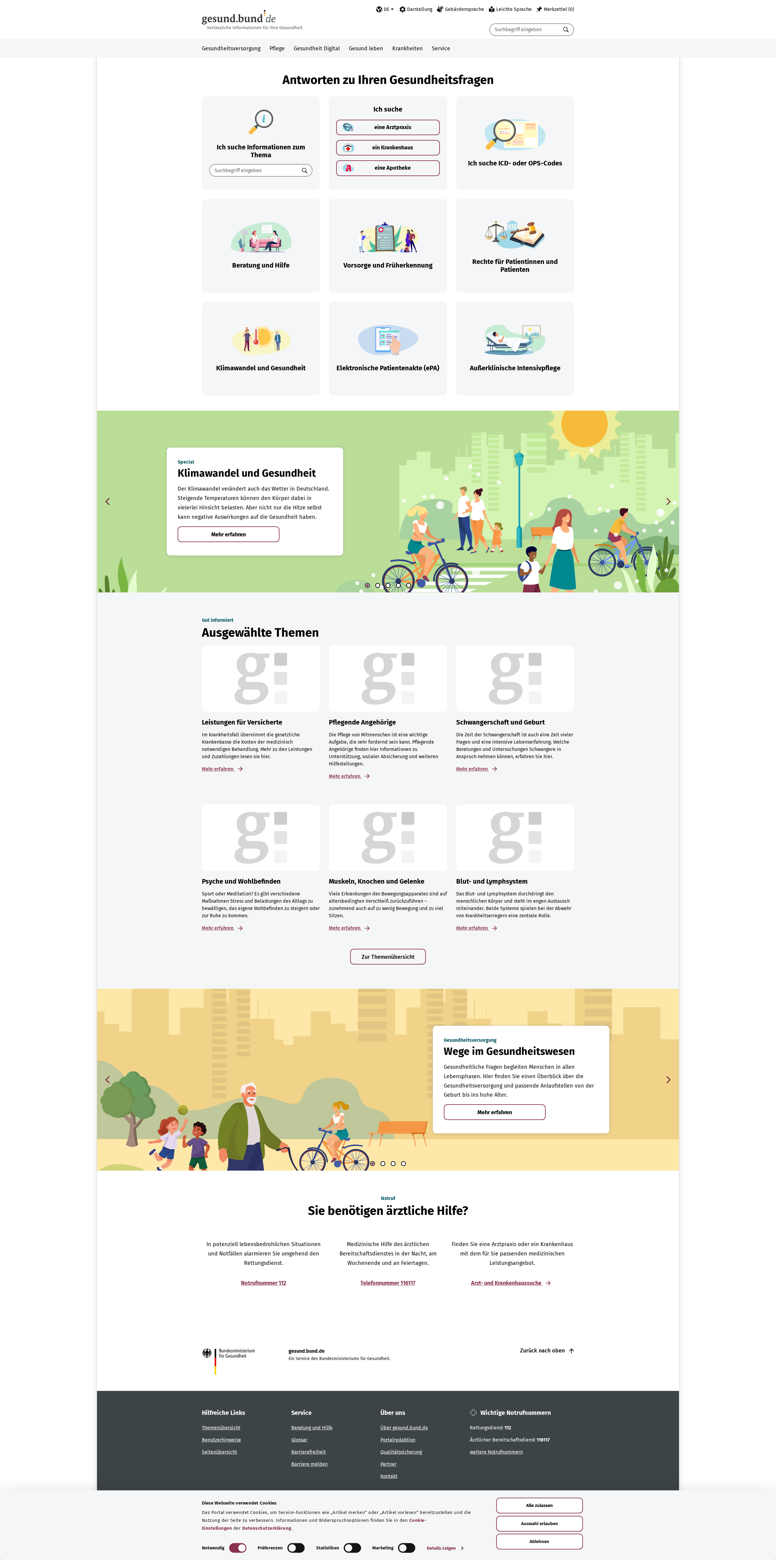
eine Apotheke (393, 168)
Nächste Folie (668, 501)
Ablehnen (539, 1541)
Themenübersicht (221, 1428)
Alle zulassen (539, 1505)
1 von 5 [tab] (367, 585)
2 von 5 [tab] (378, 585)
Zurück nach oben (543, 1350)
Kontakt (388, 1476)
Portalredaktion (397, 1440)
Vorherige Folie (107, 501)
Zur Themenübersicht (388, 957)
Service (441, 48)
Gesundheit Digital (317, 48)
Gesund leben (366, 48)
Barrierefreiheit (308, 1452)
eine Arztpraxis (392, 127)
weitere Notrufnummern (496, 1452)
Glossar (299, 1440)
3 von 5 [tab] (388, 585)
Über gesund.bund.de (404, 1428)
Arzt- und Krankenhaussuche (507, 1283)
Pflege (277, 48)
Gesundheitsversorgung (231, 48)
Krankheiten (407, 48)
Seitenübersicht (219, 1452)
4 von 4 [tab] (403, 1164)
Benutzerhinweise (221, 1440)
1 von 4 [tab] (373, 1164)
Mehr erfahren (228, 534)
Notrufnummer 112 (263, 1283)
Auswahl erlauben (539, 1523)
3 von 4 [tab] (393, 1164)
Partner (388, 1464)
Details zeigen (441, 1548)
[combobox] (524, 29)
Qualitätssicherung (401, 1452)
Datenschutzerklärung (266, 1528)
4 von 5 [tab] (398, 585)
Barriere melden (309, 1464)
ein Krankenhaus (392, 147)
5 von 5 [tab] (409, 585)
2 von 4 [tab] (383, 1164)
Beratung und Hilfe (312, 1428)
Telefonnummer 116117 (387, 1283)
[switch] (296, 1548)
